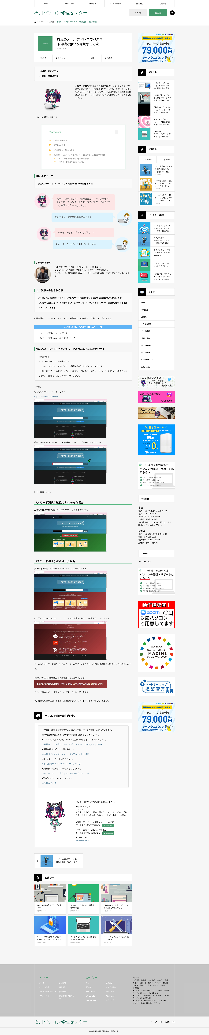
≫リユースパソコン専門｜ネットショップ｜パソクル (65, 773)
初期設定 (144, 310)
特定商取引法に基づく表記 (67, 997)
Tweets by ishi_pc (145, 561)
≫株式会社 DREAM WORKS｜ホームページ (61, 764)
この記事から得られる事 (64, 150)
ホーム (46, 4)
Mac (143, 303)
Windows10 (146, 353)
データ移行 (145, 331)
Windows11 (146, 345)
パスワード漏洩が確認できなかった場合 (74, 159)
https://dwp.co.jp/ (83, 840)
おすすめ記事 (165, 160)
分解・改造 (145, 338)
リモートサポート (116, 4)
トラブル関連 (146, 324)
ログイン (138, 13)
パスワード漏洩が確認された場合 (71, 162)
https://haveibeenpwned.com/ (46, 396)
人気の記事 (147, 160)
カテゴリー (69, 4)
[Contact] (173, 1022)
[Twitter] (156, 1022)
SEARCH (172, 12)
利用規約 (62, 987)
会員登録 (157, 13)
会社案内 (139, 4)
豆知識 (143, 317)
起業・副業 (145, 367)
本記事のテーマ (60, 140)
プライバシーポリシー (47, 992)
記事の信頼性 (59, 145)
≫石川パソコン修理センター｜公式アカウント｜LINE (65, 754)
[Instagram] (161, 1022)
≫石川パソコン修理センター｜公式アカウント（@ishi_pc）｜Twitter (72, 744)
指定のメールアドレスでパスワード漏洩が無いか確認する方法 (79, 155)
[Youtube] (167, 1022)
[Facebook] (151, 1022)
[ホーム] (35, 22)
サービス (92, 4)
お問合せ (163, 4)
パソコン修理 (44, 987)
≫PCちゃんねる (49, 783)
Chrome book (147, 360)
